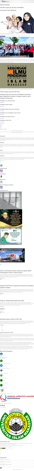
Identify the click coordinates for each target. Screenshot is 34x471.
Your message (2, 464)
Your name (1, 459)
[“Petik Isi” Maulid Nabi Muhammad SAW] (4, 296)
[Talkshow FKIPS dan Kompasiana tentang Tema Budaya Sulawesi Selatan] (4, 281)
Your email (1, 461)
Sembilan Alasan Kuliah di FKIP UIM (11, 319)
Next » (3, 330)
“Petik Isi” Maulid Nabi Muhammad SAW (12, 300)
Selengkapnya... (2, 102)
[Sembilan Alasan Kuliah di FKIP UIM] (4, 314)
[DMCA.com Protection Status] (2, 448)
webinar (2, 308)
